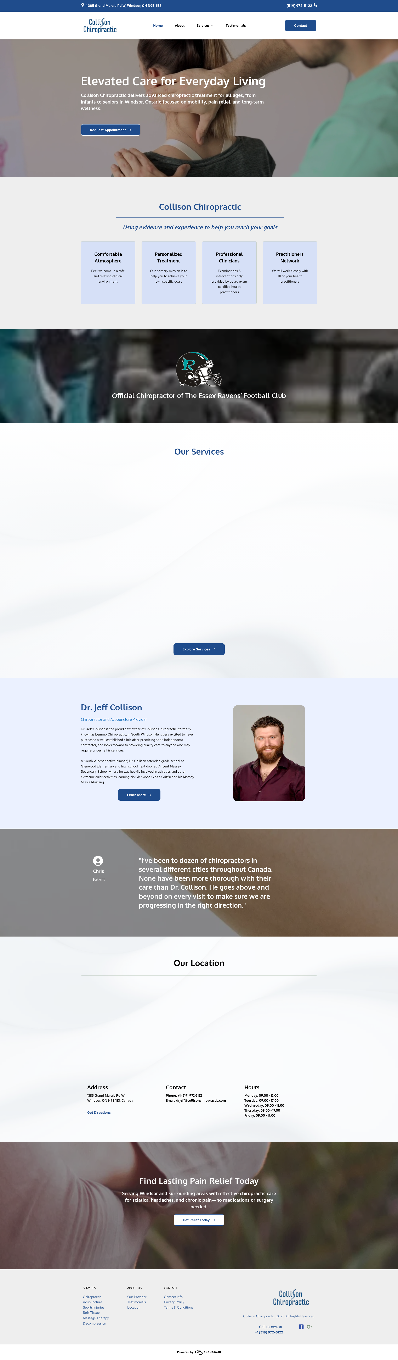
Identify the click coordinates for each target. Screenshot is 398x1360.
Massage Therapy (96, 1318)
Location (133, 1307)
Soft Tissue (91, 1312)
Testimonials (136, 1302)
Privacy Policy (174, 1302)
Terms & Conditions (178, 1307)
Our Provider (137, 1297)
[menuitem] (158, 25)
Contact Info (173, 1297)
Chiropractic (92, 1297)
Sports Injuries (93, 1307)
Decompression (94, 1323)
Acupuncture (92, 1302)
